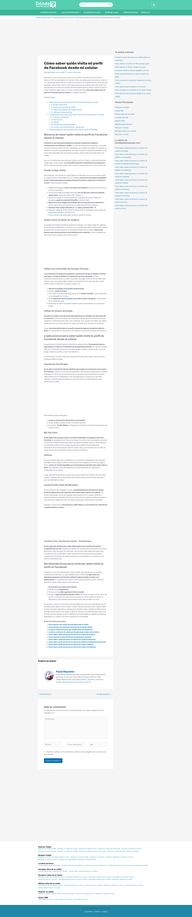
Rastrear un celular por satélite (68, 851)
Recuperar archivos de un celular (77, 877)
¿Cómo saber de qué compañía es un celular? (53, 871)
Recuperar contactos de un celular (100, 877)
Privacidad (88, 912)
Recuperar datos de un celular (125, 131)
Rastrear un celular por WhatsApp (109, 848)
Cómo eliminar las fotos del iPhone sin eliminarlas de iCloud (69, 637)
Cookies (104, 912)
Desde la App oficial (59, 105)
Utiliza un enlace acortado (61, 112)
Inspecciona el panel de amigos (63, 107)
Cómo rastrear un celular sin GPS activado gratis (132, 64)
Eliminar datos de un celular (125, 114)
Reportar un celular (122, 134)
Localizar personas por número (117, 865)
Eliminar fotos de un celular (134, 885)
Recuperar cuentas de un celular (123, 877)
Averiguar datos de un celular (54, 72)
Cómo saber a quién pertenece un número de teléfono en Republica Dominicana (77, 642)
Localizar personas (121, 117)
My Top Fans (57, 120)
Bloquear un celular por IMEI (79, 857)
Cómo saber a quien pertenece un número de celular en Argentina (72, 647)
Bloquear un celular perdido (68, 859)
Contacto (97, 912)
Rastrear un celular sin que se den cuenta (92, 851)
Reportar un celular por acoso (104, 893)
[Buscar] (110, 5)
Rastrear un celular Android (116, 851)
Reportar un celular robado (47, 893)
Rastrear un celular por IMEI (47, 848)
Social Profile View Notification (63, 125)
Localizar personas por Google (138, 865)
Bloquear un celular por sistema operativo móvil (53, 857)
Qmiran (55, 122)
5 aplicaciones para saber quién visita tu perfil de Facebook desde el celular (76, 115)
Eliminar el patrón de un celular (114, 885)
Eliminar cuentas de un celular (74, 885)
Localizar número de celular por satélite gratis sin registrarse (70, 630)
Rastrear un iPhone (133, 851)
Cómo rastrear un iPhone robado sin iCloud (130, 67)
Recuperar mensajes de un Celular (100, 879)
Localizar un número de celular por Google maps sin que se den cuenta (73, 632)
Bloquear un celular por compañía (101, 857)
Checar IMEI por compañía (63, 899)
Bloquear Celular (45, 855)
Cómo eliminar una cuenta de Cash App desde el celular (68, 625)
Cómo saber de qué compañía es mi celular (130, 87)
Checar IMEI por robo (80, 899)
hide (52, 97)
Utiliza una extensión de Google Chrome (66, 110)
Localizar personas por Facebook (72, 865)
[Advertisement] (96, 35)
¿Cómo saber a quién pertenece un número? (83, 871)
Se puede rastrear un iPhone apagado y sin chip (132, 70)
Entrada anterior (44, 694)
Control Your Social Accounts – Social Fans (68, 127)
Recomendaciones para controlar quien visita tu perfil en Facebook (73, 130)
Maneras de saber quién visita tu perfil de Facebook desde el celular (73, 102)
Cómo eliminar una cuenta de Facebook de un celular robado (70, 627)
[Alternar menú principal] (154, 4)
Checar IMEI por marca (45, 899)
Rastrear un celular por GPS (88, 848)
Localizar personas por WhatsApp (49, 865)
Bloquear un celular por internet (123, 857)
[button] (57, 12)
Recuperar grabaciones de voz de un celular (73, 879)
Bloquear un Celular (122, 107)
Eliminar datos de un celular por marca (50, 885)
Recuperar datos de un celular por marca (51, 877)
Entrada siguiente (104, 694)
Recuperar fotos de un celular (47, 879)
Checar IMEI (119, 111)
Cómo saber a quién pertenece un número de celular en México (71, 644)
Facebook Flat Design (60, 117)
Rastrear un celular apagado (47, 851)
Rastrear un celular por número (131, 848)
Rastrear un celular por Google (67, 848)
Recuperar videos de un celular (122, 879)
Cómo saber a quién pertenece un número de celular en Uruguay (71, 634)
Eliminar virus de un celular (93, 885)
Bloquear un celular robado (87, 859)
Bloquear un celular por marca (48, 859)
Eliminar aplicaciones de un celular (49, 888)
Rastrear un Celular (122, 128)
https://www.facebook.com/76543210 (61, 212)
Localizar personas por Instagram (95, 865)
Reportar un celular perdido (65, 893)
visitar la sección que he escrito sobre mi (76, 682)
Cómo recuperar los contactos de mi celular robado (133, 90)
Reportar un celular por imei (85, 893)
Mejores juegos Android (123, 124)
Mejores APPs (120, 121)
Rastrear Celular (44, 847)
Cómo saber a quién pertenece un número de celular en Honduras (72, 639)
